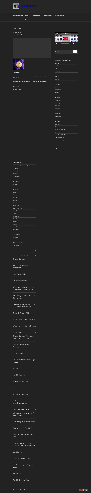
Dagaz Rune (57, 124)
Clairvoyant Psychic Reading (21, 409)
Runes (26, 15)
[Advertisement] (32, 48)
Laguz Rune (57, 118)
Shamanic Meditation (20, 381)
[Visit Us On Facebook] (82, 491)
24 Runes (29, 5)
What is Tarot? (18, 368)
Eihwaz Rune (57, 97)
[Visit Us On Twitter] (80, 491)
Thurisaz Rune (58, 71)
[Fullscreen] (75, 43)
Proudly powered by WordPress (20, 489)
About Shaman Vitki (18, 15)
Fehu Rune (57, 65)
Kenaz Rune (57, 79)
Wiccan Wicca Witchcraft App (24, 319)
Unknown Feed (17, 250)
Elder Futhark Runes (59, 140)
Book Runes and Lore (59, 137)
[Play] (56, 43)
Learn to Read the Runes (60, 129)
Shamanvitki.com (36, 15)
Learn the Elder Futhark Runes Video (63, 60)
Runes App (57, 63)
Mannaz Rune (58, 116)
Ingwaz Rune (57, 121)
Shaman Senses (19, 259)
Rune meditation (19, 353)
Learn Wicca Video (20, 274)
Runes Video (57, 132)
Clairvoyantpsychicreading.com (20, 19)
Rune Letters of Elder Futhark (61, 134)
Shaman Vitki (17, 332)
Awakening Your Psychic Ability (24, 422)
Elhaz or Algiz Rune (59, 103)
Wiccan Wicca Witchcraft (21, 255)
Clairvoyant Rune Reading (22, 458)
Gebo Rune (57, 81)
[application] (66, 38)
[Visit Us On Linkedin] (87, 491)
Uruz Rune (57, 68)
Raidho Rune (57, 76)
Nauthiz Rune (58, 89)
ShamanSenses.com (47, 15)
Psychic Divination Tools (21, 480)
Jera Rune (57, 95)
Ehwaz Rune (57, 113)
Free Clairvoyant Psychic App (23, 428)
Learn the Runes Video (21, 281)
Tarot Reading (18, 473)
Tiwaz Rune (57, 108)
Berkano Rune (58, 110)
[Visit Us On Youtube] (85, 491)
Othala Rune (57, 126)
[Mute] (73, 43)
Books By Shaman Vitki (21, 313)
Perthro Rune (58, 100)
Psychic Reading (19, 375)
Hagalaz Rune (58, 87)
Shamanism (17, 388)
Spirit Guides (17, 452)
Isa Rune (57, 92)
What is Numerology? (21, 394)
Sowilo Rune (57, 105)
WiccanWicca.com (59, 15)
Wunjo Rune (57, 84)
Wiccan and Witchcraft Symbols (24, 326)
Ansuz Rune (18, 35)
